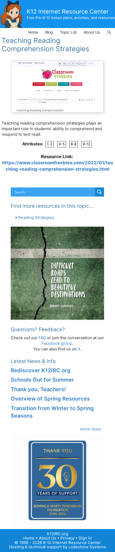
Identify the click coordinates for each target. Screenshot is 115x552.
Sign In (85, 538)
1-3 (49, 144)
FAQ (42, 337)
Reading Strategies (36, 217)
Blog (49, 32)
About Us (92, 32)
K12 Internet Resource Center (68, 11)
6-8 (73, 144)
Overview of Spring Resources (50, 398)
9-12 (86, 144)
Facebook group (56, 343)
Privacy (67, 538)
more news (90, 428)
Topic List (68, 32)
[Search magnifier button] (99, 192)
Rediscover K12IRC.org (41, 370)
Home (33, 32)
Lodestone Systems (87, 546)
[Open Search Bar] (109, 32)
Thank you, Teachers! (38, 389)
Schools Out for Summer (42, 380)
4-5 (62, 144)
